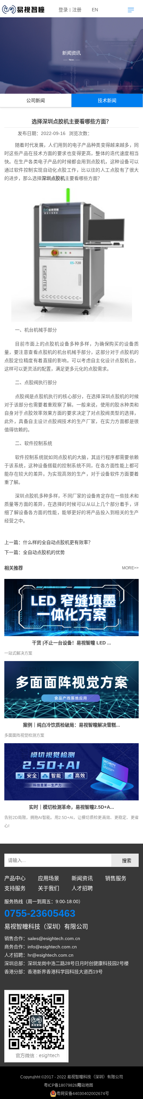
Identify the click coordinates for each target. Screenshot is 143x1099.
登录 (63, 9)
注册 (76, 9)
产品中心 (15, 878)
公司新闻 (35, 100)
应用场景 (48, 878)
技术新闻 (107, 100)
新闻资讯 (82, 878)
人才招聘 (82, 888)
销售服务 (115, 878)
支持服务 (15, 888)
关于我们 (48, 888)
